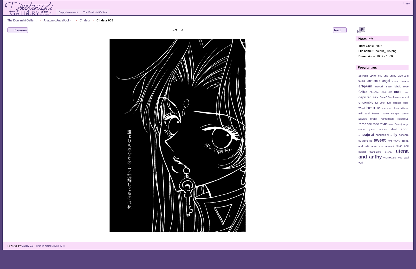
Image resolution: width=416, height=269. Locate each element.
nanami (362, 119)
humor (370, 108)
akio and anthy (386, 75)
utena (388, 152)
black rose (402, 86)
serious (383, 129)
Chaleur (85, 20)
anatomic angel (378, 81)
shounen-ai (382, 134)
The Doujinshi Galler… (22, 20)
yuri (360, 162)
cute (397, 92)
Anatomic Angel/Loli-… (58, 20)
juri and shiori (390, 108)
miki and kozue (368, 113)
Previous (20, 30)
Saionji (398, 124)
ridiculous (403, 118)
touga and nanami (382, 146)
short (405, 129)
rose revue (380, 124)
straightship (365, 140)
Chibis (362, 92)
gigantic (397, 102)
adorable (363, 75)
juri (378, 107)
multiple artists (400, 113)
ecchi (405, 97)
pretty (373, 118)
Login (406, 3)
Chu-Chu (374, 92)
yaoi (406, 157)
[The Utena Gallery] (29, 9)
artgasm (365, 86)
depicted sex (368, 97)
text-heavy (394, 140)
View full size (361, 30)
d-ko (406, 92)
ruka (391, 124)
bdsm (389, 86)
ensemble (365, 102)
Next (337, 30)
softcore (404, 134)
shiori (394, 129)
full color (380, 102)
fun (389, 102)
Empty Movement (68, 12)
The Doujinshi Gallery (95, 12)
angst (395, 81)
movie (385, 113)
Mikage (405, 108)
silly (393, 134)
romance (365, 124)
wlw (400, 157)
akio (373, 75)
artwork (379, 86)
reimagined (387, 118)
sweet (380, 140)
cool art (387, 92)
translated (375, 151)
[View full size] (177, 135)
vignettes (389, 157)
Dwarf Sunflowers (390, 97)
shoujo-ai (366, 134)
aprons (405, 81)
